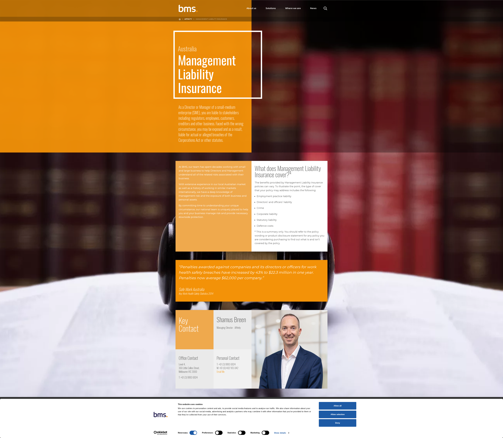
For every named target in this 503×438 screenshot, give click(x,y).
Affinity (188, 19)
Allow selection (338, 414)
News (313, 8)
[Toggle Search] (325, 8)
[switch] (219, 433)
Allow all (337, 406)
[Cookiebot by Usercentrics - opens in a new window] (160, 433)
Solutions (271, 8)
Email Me (221, 372)
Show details (280, 433)
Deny (337, 423)
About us (251, 8)
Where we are (293, 8)
